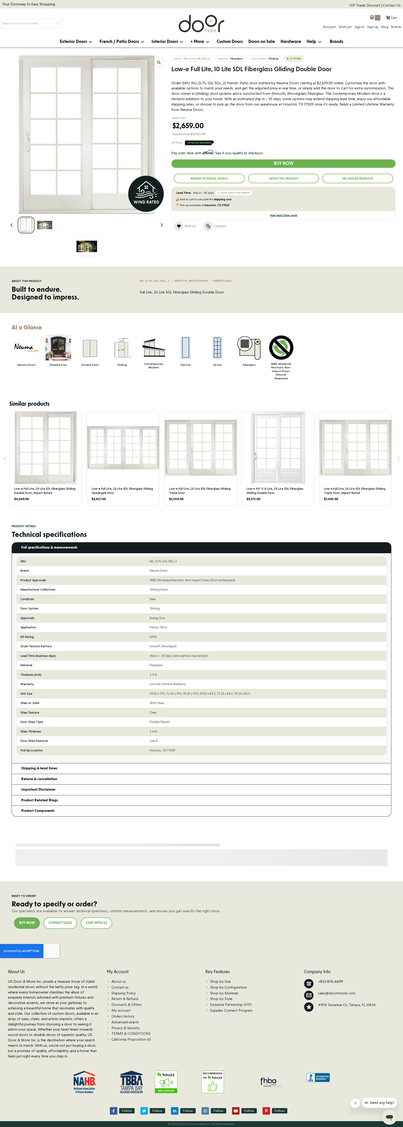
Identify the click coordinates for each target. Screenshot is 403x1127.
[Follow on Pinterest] (266, 1111)
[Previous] (11, 225)
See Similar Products (357, 178)
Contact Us (392, 5)
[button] (4, 458)
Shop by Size (220, 981)
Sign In (359, 27)
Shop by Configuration (228, 987)
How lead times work (283, 215)
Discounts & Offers (126, 1004)
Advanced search (125, 1022)
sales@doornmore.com (336, 993)
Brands (396, 27)
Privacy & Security (125, 1028)
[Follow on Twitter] (144, 1111)
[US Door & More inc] (201, 23)
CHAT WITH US (96, 923)
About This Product (283, 178)
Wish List (345, 27)
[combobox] (31, 23)
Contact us (120, 987)
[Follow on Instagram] (205, 1111)
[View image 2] (44, 225)
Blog (385, 27)
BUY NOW (27, 923)
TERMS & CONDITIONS (131, 1033)
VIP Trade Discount (365, 5)
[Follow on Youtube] (236, 1111)
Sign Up (373, 27)
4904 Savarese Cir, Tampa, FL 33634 (347, 1005)
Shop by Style (221, 999)
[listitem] (45, 458)
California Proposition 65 (131, 1039)
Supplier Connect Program (231, 1010)
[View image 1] (26, 225)
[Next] (161, 225)
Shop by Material (224, 993)
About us (118, 981)
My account (120, 1010)
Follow (127, 1111)
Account (329, 27)
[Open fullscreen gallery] (158, 62)
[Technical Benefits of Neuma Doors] (86, 246)
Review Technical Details (209, 178)
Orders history (122, 1016)
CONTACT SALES (60, 923)
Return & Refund (124, 999)
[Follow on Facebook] (113, 1111)
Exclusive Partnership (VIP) (231, 1004)
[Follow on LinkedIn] (174, 1111)
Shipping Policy (123, 993)
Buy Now (283, 164)
